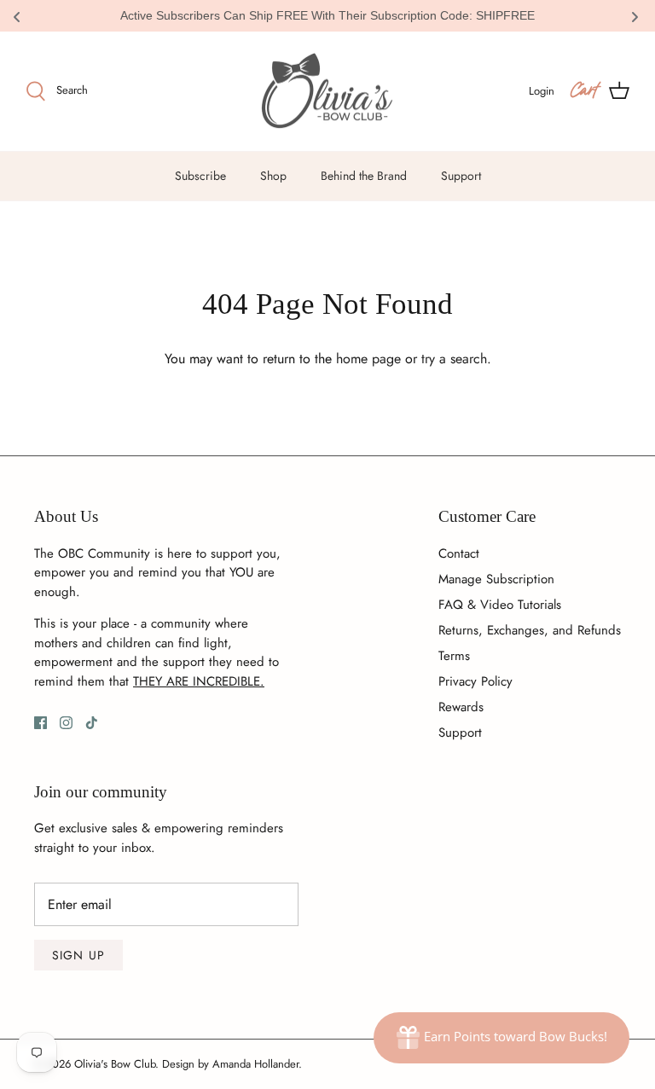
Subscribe (200, 175)
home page (368, 358)
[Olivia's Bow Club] (327, 92)
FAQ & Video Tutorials (499, 604)
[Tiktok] (91, 722)
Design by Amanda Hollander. (232, 1064)
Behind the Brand (364, 175)
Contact (458, 553)
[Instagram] (66, 722)
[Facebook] (40, 722)
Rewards (461, 707)
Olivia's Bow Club (114, 1064)
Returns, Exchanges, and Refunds (529, 630)
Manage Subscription (496, 579)
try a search (454, 358)
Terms (454, 655)
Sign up (78, 955)
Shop (273, 175)
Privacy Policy (475, 681)
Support (461, 175)
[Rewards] (501, 1037)
